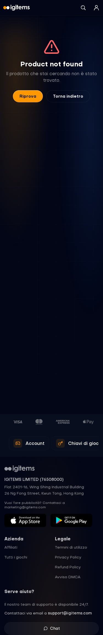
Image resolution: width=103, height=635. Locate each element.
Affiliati (10, 547)
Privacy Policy (68, 557)
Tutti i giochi (15, 557)
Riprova (28, 96)
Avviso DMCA (67, 576)
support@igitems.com (70, 613)
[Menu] (96, 7)
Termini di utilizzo (71, 547)
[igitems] (16, 7)
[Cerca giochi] (83, 7)
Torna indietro (68, 96)
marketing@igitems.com (25, 507)
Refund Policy (68, 567)
